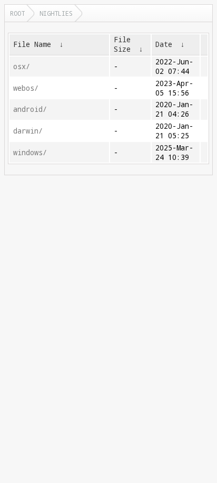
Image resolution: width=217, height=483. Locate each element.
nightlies (56, 13)
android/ (30, 109)
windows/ (30, 152)
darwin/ (28, 131)
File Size (122, 44)
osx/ (21, 66)
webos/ (25, 88)
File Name (32, 44)
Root (17, 13)
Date (163, 44)
